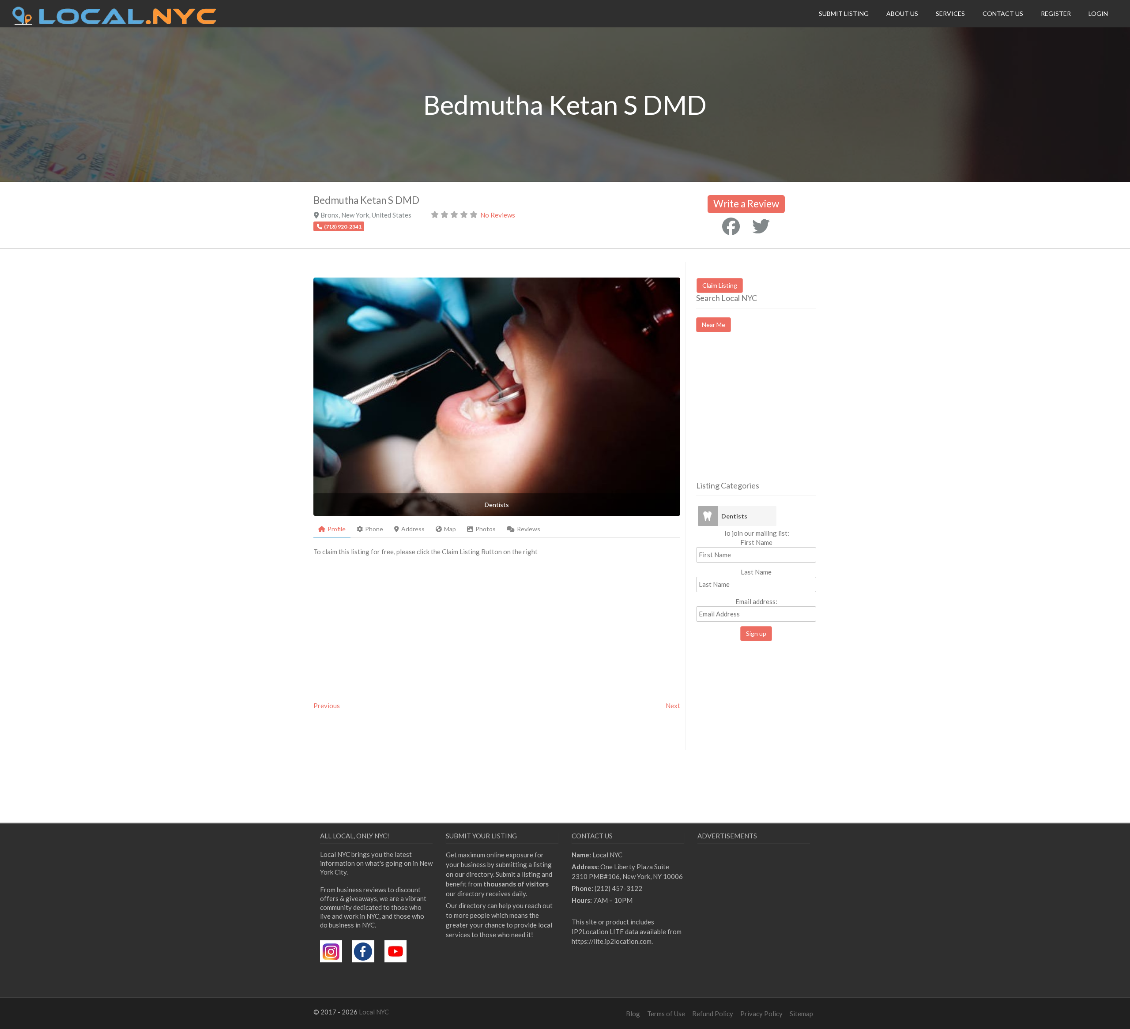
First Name (756, 542)
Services (950, 13)
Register (1056, 13)
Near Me (713, 324)
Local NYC (374, 1012)
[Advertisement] (770, 414)
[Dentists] (707, 516)
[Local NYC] (114, 23)
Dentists (734, 516)
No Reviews (497, 215)
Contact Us (1003, 13)
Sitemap (801, 1014)
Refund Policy (712, 1014)
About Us (902, 13)
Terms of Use (666, 1014)
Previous (326, 706)
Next (673, 706)
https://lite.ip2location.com (612, 941)
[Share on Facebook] (731, 226)
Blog (633, 1014)
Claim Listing (719, 285)
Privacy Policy (761, 1014)
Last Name (756, 572)
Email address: (756, 601)
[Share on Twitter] (761, 226)
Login (1098, 13)
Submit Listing (844, 13)
